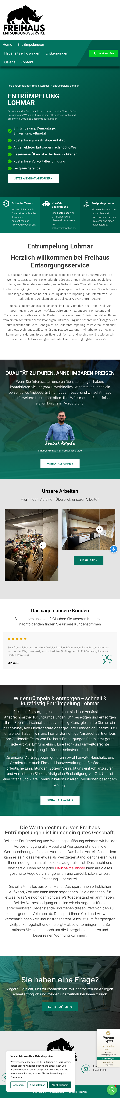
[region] (40, 1071)
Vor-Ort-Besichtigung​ (60, 205)
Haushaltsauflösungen (22, 53)
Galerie (9, 62)
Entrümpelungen (31, 44)
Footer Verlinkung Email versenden (99, 1072)
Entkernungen (57, 53)
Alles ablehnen (37, 1085)
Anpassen (18, 1085)
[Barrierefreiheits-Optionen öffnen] (114, 549)
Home (7, 44)
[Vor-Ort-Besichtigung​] (46, 203)
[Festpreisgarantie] (86, 203)
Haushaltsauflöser (70, 868)
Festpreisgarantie (103, 203)
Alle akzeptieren (60, 1085)
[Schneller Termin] (6, 203)
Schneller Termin (22, 203)
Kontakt (27, 62)
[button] (112, 1090)
